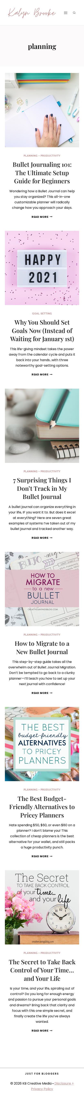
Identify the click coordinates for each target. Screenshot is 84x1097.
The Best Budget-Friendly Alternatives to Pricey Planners (42, 806)
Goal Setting (42, 313)
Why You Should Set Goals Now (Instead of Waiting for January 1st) (42, 330)
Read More (42, 217)
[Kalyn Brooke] (32, 13)
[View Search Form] (74, 13)
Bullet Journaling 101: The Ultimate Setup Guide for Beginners (42, 172)
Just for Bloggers (42, 1073)
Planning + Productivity (42, 155)
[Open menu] (65, 13)
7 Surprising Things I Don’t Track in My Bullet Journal (42, 488)
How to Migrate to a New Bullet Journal (42, 647)
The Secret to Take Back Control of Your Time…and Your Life (42, 970)
